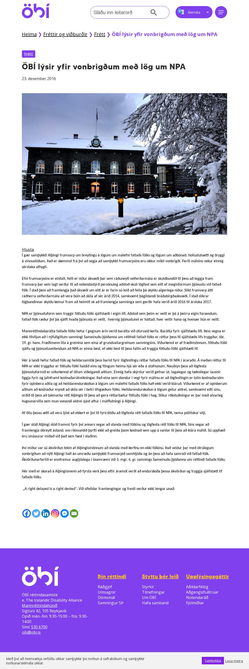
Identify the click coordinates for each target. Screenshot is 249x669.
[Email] (74, 513)
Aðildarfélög (197, 586)
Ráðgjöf (105, 586)
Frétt (99, 34)
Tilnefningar (153, 592)
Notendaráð (197, 597)
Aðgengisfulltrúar (202, 592)
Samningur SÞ (111, 603)
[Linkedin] (45, 513)
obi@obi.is (31, 632)
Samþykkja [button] (213, 660)
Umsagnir (107, 592)
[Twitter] (36, 513)
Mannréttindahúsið (39, 605)
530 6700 (39, 627)
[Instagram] (55, 513)
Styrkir (148, 586)
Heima (29, 34)
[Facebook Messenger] (64, 513)
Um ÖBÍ (149, 597)
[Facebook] (26, 513)
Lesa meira (234, 661)
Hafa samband (155, 603)
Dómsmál (106, 597)
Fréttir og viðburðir (65, 34)
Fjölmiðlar (195, 603)
